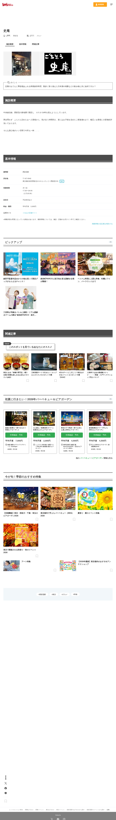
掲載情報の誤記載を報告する (102, 224)
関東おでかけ (29, 810)
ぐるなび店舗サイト (30, 213)
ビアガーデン (97, 458)
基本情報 (10, 158)
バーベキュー (85, 458)
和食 (75, 594)
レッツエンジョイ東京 (16, 810)
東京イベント (60, 810)
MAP (62, 181)
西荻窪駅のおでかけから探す (76, 810)
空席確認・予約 (16, 435)
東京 (54, 594)
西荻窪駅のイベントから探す (95, 810)
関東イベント (40, 810)
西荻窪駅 (43, 594)
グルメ (65, 594)
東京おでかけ (50, 810)
